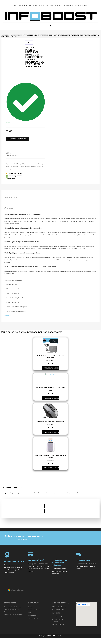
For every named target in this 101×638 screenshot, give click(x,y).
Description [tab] (10, 197)
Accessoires (16, 35)
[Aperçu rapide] (52, 363)
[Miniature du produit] (29, 42)
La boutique (7, 315)
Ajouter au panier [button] (51, 368)
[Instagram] (82, 537)
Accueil (5, 35)
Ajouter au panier (17, 139)
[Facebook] (66, 537)
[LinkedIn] (74, 537)
